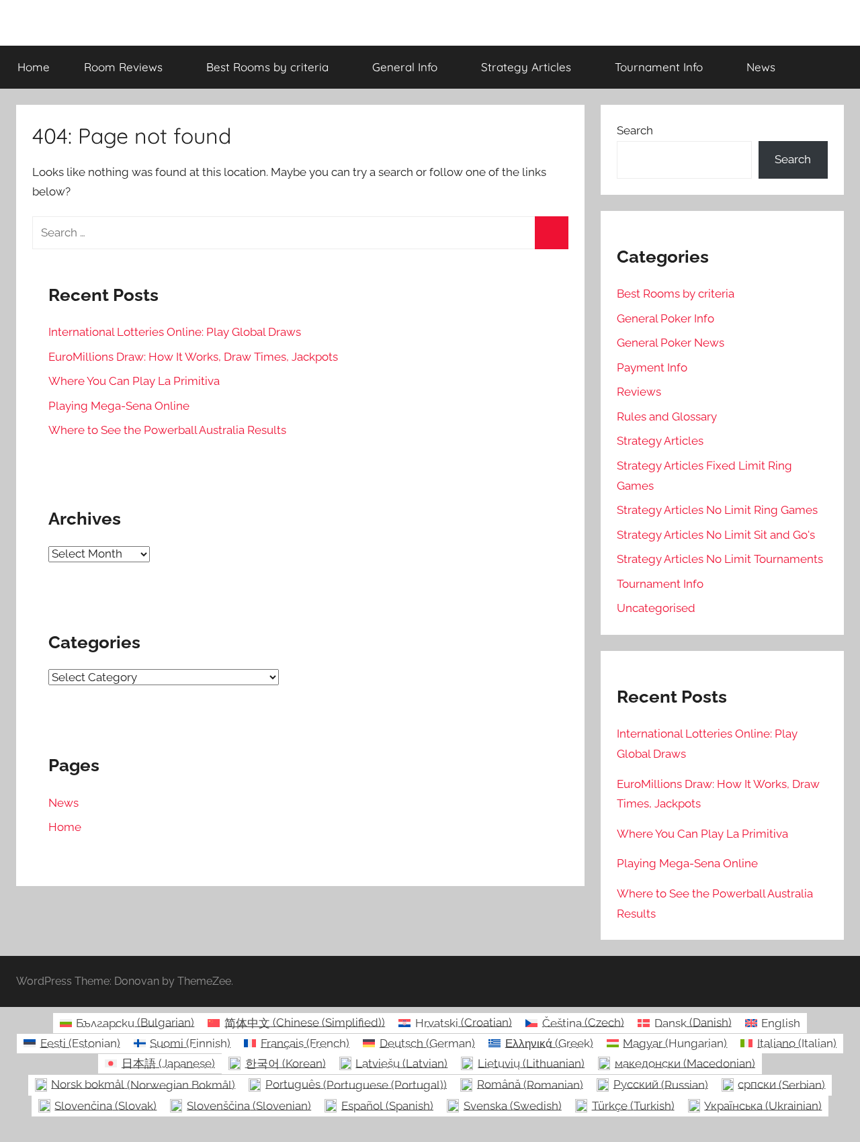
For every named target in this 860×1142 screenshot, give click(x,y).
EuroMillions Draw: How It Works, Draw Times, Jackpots (193, 356)
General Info (404, 67)
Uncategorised (656, 608)
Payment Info (652, 367)
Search (635, 130)
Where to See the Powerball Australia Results (167, 430)
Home (33, 67)
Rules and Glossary (667, 416)
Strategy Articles (526, 67)
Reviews (639, 391)
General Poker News (670, 342)
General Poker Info (665, 318)
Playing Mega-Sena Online (118, 405)
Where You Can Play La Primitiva (134, 381)
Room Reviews (123, 67)
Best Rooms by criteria (267, 67)
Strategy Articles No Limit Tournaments (720, 559)
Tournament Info (659, 67)
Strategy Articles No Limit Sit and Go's (716, 534)
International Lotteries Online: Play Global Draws (174, 332)
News (760, 67)
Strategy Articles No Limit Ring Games (717, 510)
